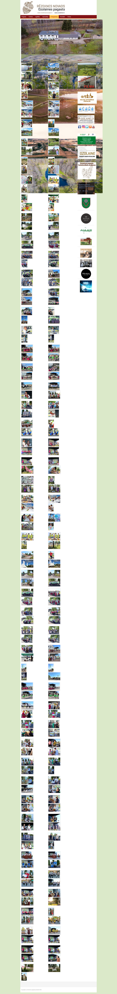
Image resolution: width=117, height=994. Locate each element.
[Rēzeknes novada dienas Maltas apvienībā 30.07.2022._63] (27, 357)
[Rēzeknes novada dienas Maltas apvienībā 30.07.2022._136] (53, 695)
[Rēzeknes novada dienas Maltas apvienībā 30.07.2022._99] (27, 526)
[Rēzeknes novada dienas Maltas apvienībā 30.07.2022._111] (27, 582)
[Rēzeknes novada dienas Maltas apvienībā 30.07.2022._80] (53, 432)
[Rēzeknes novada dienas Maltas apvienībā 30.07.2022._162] (54, 818)
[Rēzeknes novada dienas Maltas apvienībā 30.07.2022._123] (27, 638)
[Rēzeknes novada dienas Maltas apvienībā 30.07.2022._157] (27, 799)
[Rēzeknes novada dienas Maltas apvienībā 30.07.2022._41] (27, 255)
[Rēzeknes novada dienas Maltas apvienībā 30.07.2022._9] (27, 104)
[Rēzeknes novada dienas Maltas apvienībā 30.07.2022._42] (53, 255)
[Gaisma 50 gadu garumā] (87, 82)
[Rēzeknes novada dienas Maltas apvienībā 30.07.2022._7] (24, 94)
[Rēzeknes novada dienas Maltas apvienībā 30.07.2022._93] (27, 499)
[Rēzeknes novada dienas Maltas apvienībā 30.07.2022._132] (54, 676)
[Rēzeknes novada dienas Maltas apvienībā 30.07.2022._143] (27, 732)
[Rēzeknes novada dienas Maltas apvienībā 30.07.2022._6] (53, 86)
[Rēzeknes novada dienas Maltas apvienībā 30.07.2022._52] (53, 301)
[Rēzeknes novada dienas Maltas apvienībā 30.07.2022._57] (26, 330)
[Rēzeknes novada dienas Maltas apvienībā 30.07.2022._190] (54, 949)
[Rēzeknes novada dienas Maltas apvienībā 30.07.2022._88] (54, 470)
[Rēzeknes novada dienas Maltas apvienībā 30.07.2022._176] (54, 883)
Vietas (69, 17)
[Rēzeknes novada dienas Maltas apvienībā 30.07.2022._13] (26, 123)
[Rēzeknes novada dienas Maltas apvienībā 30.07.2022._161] (27, 818)
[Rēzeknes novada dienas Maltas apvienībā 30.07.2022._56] (54, 319)
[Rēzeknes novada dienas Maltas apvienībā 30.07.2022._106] (51, 555)
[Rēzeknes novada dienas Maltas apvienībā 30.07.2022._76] (53, 413)
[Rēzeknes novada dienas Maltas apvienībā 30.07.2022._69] (26, 386)
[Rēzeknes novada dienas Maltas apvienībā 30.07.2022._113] (27, 592)
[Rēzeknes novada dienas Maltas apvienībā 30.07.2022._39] (27, 244)
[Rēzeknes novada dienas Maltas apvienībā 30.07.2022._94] (54, 499)
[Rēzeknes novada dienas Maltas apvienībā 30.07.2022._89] (27, 480)
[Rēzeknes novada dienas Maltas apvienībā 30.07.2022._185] (27, 930)
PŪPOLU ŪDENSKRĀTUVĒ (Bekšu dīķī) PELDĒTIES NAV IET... (86, 24)
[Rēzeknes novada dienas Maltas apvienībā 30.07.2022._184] (54, 920)
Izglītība (37, 17)
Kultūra (31, 17)
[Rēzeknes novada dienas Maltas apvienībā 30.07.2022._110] (54, 574)
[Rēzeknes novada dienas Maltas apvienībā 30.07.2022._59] (24, 338)
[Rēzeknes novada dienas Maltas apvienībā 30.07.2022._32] (51, 207)
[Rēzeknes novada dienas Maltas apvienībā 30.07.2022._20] (53, 150)
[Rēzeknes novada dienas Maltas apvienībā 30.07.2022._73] (26, 405)
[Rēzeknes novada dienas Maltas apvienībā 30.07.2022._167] (27, 845)
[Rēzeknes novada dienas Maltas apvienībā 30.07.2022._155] (27, 789)
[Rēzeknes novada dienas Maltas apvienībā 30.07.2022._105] (27, 555)
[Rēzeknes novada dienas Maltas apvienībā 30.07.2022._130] (51, 667)
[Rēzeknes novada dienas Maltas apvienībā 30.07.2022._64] (54, 357)
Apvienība (45, 17)
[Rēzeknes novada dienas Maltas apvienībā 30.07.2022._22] (51, 161)
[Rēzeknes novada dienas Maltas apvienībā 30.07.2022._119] (27, 620)
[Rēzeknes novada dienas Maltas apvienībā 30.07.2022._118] (54, 611)
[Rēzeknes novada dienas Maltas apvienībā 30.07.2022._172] (54, 864)
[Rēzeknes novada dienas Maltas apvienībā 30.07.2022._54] (51, 311)
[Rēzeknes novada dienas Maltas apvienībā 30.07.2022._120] (54, 620)
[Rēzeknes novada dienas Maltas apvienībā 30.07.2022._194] (54, 968)
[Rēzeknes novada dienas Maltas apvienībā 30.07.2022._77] (27, 423)
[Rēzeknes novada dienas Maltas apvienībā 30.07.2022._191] (27, 958)
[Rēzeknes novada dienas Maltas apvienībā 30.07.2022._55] (24, 319)
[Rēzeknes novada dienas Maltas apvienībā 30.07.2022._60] (51, 338)
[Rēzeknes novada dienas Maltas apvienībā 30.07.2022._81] (26, 442)
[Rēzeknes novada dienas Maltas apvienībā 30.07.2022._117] (27, 611)
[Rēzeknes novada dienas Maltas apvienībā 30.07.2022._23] (24, 169)
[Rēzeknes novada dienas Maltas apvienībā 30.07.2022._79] (26, 432)
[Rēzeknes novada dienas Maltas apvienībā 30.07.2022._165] (27, 836)
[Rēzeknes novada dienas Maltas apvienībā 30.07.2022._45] (27, 273)
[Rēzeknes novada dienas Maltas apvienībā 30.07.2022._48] (54, 282)
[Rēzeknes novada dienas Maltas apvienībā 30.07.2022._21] (24, 161)
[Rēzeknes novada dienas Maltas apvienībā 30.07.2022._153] (27, 780)
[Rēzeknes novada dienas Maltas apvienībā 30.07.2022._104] (54, 545)
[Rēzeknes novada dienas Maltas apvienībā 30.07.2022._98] (54, 517)
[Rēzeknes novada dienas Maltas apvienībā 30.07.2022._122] (53, 630)
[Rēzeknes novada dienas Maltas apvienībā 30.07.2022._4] (53, 75)
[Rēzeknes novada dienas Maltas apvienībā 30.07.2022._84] (53, 451)
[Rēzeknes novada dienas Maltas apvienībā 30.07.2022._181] (27, 911)
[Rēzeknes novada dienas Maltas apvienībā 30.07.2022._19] (26, 150)
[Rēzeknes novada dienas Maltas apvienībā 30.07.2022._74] (53, 405)
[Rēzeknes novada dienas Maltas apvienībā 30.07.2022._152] (51, 770)
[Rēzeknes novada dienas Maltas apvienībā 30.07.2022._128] (54, 657)
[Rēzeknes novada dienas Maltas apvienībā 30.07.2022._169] (27, 855)
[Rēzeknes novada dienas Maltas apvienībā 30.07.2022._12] (53, 113)
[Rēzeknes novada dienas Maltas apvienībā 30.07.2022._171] (27, 864)
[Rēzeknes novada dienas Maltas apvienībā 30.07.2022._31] (26, 207)
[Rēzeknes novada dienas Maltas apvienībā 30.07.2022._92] (54, 488)
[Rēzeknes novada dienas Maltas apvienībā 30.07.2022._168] (51, 845)
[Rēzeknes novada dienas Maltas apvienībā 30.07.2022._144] (54, 732)
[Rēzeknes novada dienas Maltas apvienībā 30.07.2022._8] (53, 94)
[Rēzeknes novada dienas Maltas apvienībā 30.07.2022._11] (26, 113)
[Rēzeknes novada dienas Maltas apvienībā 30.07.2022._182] (51, 911)
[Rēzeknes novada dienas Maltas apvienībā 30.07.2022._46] (54, 273)
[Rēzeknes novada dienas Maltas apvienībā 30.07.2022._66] (54, 367)
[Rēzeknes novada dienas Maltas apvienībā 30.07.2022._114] (54, 592)
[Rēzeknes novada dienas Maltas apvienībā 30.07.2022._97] (27, 517)
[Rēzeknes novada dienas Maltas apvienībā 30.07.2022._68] (54, 376)
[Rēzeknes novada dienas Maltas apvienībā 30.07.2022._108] (54, 563)
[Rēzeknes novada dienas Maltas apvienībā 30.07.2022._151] (27, 770)
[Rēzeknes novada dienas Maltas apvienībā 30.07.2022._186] (54, 930)
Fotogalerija (54, 17)
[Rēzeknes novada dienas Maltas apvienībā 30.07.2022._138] (54, 705)
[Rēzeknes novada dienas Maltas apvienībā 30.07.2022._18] (53, 142)
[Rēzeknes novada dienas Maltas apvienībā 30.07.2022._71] (26, 394)
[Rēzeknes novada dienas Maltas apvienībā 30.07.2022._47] (27, 282)
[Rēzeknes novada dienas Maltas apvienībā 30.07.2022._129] (24, 667)
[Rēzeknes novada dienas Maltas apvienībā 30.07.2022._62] (54, 348)
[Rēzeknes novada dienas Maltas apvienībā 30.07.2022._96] (51, 507)
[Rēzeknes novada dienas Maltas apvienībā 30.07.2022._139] (27, 714)
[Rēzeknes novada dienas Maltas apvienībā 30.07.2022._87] (27, 470)
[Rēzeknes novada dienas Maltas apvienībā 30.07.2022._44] (53, 263)
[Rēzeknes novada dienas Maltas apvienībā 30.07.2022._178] (54, 893)
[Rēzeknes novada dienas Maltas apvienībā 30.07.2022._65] (27, 367)
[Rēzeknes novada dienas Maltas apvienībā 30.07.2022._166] (54, 836)
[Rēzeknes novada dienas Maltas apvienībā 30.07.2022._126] (54, 649)
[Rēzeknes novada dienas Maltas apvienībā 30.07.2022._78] (51, 423)
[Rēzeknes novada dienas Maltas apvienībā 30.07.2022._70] (54, 386)
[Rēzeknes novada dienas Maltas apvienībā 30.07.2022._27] (24, 188)
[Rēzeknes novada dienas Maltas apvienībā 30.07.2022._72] (54, 394)
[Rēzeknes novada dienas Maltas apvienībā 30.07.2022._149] (27, 761)
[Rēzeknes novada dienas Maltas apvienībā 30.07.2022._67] (26, 376)
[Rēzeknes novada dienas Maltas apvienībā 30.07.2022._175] (27, 883)
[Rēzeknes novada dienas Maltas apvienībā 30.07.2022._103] (24, 545)
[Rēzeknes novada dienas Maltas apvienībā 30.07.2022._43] (24, 263)
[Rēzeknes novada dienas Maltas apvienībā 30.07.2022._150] (54, 761)
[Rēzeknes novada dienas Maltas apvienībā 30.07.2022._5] (26, 86)
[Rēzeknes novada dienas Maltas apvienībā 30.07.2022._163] (27, 826)
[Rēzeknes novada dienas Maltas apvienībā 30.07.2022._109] (27, 574)
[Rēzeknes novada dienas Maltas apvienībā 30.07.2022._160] (54, 807)
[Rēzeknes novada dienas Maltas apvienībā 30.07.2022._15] (27, 132)
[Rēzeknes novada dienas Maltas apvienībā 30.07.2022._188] (54, 939)
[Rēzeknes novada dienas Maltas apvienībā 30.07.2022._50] (54, 292)
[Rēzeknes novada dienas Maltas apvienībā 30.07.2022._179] (27, 901)
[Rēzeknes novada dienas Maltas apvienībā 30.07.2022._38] (53, 236)
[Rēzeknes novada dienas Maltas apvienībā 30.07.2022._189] (27, 949)
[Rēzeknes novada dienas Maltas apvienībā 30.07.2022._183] (27, 920)
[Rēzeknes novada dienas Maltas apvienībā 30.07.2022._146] (54, 743)
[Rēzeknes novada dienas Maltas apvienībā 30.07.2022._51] (26, 301)
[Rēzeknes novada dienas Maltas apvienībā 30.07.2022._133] (27, 686)
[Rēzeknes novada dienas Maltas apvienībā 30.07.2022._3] (26, 75)
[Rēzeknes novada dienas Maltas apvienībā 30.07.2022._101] (27, 536)
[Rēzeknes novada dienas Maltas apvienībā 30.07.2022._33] (26, 217)
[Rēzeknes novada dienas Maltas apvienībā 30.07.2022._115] (27, 601)
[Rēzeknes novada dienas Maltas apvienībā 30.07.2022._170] (54, 855)
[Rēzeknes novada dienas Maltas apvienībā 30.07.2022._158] (54, 799)
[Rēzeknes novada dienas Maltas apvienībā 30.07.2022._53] (26, 311)
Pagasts (23, 17)
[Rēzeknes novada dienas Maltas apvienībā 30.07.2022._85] (26, 461)
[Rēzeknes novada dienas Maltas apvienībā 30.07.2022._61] (27, 348)
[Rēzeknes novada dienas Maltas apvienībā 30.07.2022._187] (27, 939)
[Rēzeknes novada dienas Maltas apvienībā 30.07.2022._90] (51, 480)
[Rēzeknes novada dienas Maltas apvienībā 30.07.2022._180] (54, 901)
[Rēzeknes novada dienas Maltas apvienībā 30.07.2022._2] (53, 67)
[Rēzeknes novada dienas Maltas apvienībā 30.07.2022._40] (54, 244)
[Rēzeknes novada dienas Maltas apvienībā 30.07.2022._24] (53, 169)
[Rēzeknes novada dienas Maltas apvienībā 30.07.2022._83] (26, 451)
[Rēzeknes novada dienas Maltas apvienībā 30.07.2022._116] (54, 601)
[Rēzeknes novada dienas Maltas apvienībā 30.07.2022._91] (27, 488)
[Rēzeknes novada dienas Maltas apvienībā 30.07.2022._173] (27, 874)
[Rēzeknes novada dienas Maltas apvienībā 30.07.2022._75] (26, 413)
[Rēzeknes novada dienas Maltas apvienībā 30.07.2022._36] (53, 226)
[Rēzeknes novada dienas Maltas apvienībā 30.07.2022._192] (54, 958)
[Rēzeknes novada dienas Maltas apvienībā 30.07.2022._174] (54, 874)
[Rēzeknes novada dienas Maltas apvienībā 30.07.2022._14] (51, 123)
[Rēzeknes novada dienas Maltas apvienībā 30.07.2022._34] (53, 217)
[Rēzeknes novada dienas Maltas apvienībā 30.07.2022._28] (53, 188)
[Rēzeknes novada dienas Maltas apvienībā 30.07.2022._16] (53, 132)
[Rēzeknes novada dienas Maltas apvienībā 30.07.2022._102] (54, 536)
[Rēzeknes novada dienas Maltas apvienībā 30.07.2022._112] (54, 582)
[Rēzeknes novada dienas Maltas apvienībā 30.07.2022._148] (54, 751)
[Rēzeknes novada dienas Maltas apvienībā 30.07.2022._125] (27, 649)
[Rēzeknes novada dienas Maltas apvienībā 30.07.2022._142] (54, 724)
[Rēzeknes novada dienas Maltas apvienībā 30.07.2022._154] (54, 780)
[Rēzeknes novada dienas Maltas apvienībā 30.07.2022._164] (54, 826)
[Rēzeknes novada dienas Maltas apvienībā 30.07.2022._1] (26, 67)
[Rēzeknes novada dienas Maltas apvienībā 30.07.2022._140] (54, 714)
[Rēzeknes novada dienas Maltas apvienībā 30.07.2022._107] (27, 563)
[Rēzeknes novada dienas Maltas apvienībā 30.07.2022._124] (54, 638)
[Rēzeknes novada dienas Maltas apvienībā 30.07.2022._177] (27, 893)
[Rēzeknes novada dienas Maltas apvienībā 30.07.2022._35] (26, 226)
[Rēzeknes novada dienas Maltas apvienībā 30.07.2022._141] (27, 724)
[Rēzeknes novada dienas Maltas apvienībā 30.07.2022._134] (54, 686)
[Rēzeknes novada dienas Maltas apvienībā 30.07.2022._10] (54, 104)
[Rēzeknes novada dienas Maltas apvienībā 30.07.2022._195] (24, 976)
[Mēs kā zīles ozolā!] (87, 69)
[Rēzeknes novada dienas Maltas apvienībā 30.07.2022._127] (27, 657)
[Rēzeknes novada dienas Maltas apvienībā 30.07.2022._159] (27, 807)
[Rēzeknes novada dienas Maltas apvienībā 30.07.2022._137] (27, 705)
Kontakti (62, 17)
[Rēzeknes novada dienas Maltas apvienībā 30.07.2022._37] (26, 236)
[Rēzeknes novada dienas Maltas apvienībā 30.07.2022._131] (24, 676)
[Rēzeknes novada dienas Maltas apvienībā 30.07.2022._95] (27, 507)
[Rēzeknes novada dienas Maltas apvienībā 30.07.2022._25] (26, 179)
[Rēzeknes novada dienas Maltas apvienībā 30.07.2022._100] (51, 526)
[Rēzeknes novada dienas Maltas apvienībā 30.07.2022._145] (27, 743)
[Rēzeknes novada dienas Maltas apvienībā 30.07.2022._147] (27, 751)
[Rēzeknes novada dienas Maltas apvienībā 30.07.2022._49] (26, 292)
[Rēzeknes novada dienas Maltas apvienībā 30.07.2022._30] (53, 198)
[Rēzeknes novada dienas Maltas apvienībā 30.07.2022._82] (53, 442)
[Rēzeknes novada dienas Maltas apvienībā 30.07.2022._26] (53, 179)
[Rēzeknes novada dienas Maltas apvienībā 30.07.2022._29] (24, 198)
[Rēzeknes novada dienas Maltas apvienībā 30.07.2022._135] (27, 695)
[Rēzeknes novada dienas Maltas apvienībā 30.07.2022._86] (53, 461)
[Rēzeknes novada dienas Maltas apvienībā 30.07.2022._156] (54, 789)
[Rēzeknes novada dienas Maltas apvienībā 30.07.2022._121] (27, 630)
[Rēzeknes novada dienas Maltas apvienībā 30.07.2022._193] (27, 968)
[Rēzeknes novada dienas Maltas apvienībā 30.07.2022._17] (24, 142)
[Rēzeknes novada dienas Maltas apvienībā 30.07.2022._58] (53, 330)
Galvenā (25, 60)
